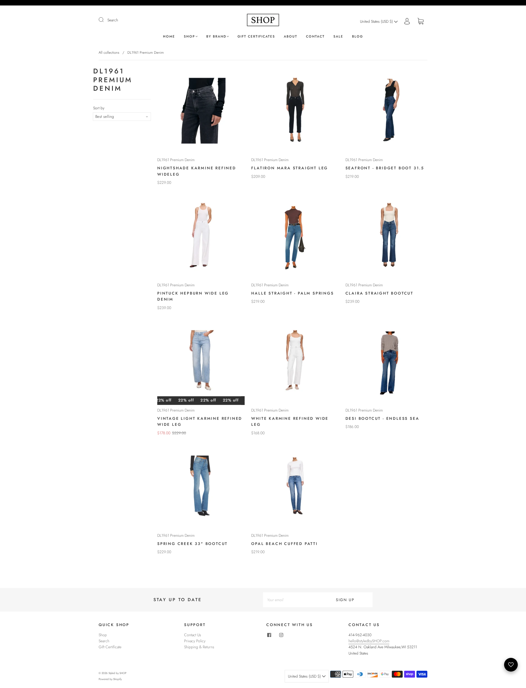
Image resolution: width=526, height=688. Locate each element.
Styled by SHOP (117, 673)
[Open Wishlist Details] (511, 665)
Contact (315, 37)
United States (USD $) (377, 21)
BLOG (357, 37)
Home (169, 37)
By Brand (216, 37)
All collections (109, 52)
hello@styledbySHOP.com (368, 641)
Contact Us (192, 635)
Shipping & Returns (199, 647)
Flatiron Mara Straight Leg (289, 168)
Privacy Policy (194, 641)
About (290, 37)
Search (112, 20)
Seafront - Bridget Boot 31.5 (384, 168)
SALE (338, 37)
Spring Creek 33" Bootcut (192, 543)
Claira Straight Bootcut (379, 293)
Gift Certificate (110, 647)
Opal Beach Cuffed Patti (284, 543)
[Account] (407, 21)
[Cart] (420, 21)
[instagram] (281, 635)
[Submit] (105, 20)
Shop (189, 37)
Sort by (98, 108)
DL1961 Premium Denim (176, 159)
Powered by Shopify (110, 679)
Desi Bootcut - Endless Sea (382, 418)
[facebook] (269, 635)
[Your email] (290, 599)
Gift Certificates (256, 37)
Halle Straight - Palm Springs (292, 293)
